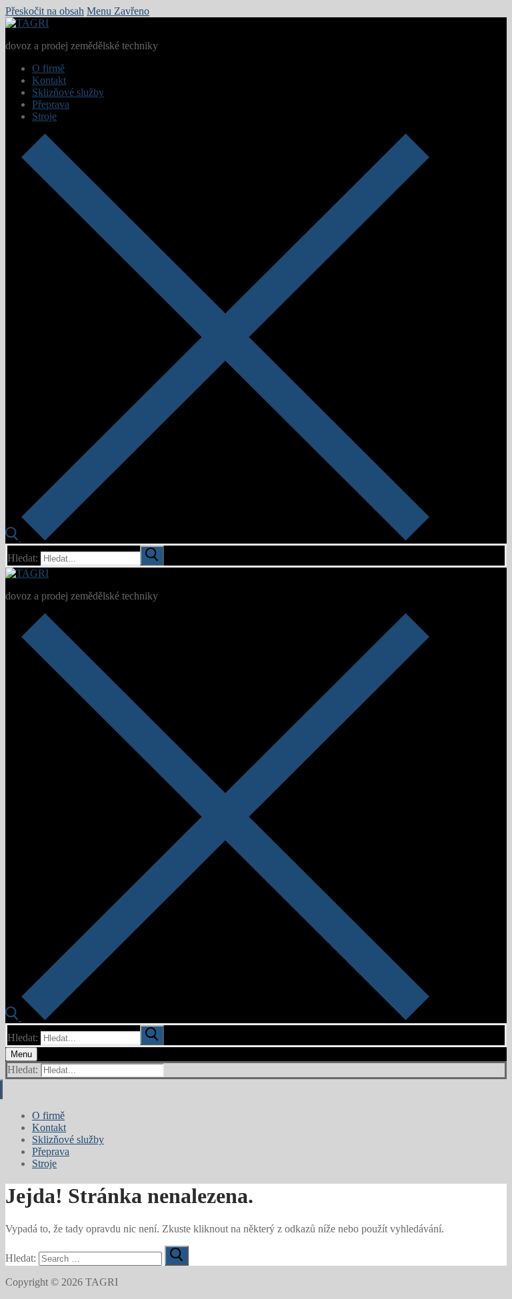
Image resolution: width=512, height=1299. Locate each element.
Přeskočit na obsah (44, 11)
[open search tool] (217, 537)
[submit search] (152, 556)
